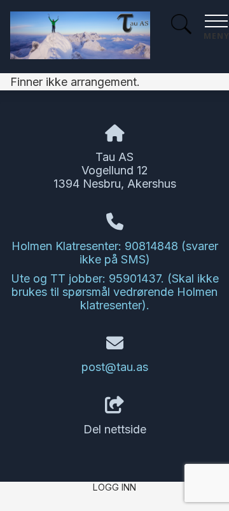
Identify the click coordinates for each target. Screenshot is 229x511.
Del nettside (114, 429)
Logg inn (114, 487)
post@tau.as (114, 367)
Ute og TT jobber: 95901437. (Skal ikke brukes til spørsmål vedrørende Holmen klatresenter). (115, 292)
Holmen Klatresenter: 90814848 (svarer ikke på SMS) (114, 252)
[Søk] (181, 25)
